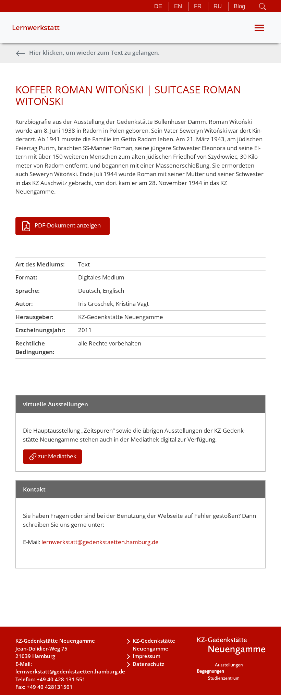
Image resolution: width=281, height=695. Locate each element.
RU (217, 6)
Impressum (146, 656)
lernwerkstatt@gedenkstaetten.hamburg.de (100, 542)
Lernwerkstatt (36, 27)
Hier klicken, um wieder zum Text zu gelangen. (94, 52)
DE (158, 6)
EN (178, 6)
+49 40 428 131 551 (61, 679)
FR (197, 6)
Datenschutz (148, 663)
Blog (239, 6)
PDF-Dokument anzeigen (68, 225)
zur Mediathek (57, 456)
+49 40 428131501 (50, 686)
